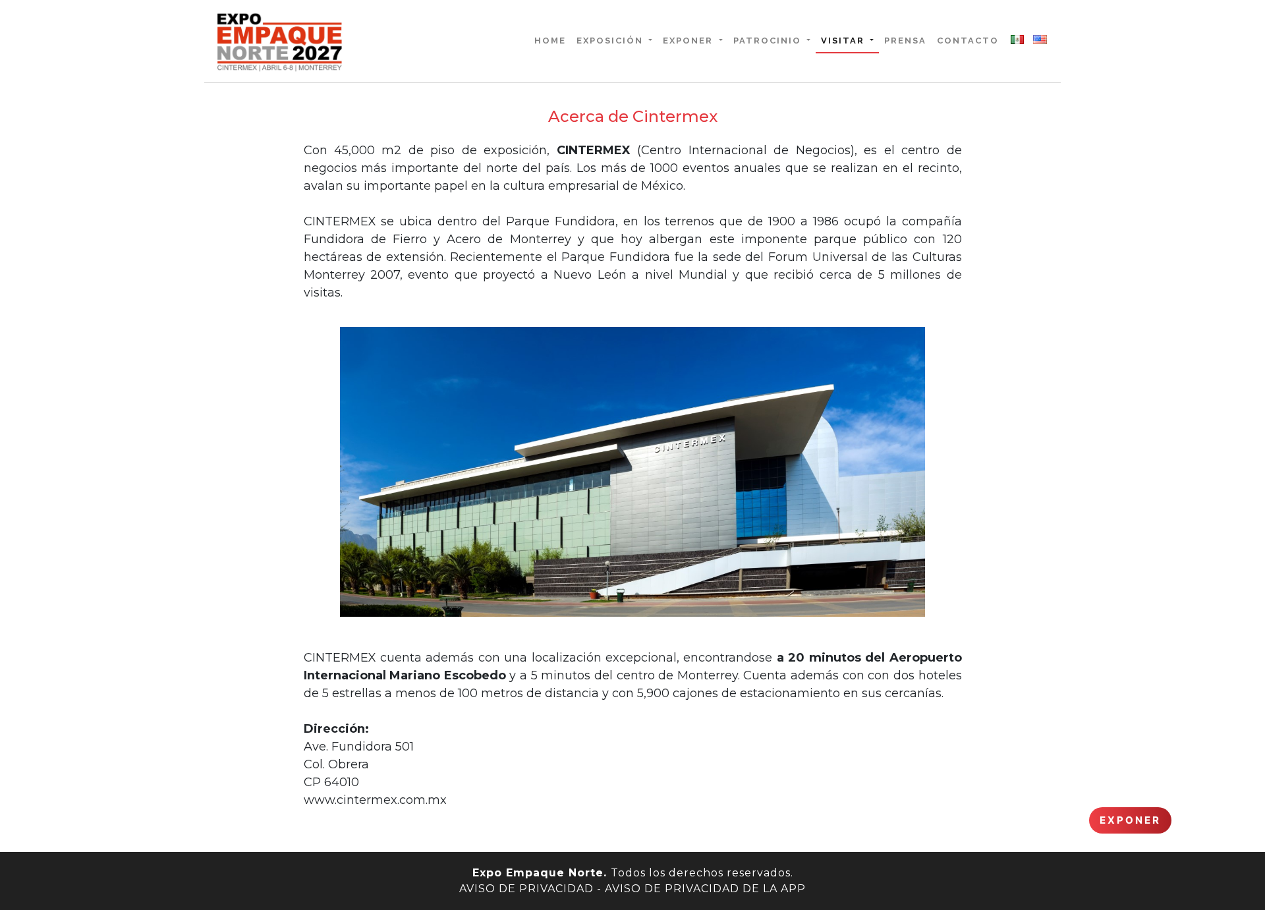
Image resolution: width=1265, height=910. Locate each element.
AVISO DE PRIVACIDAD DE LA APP (705, 888)
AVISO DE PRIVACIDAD (526, 888)
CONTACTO (968, 40)
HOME (552, 40)
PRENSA (905, 40)
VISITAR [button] (844, 40)
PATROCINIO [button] (768, 40)
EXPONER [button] (689, 40)
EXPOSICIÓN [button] (611, 40)
